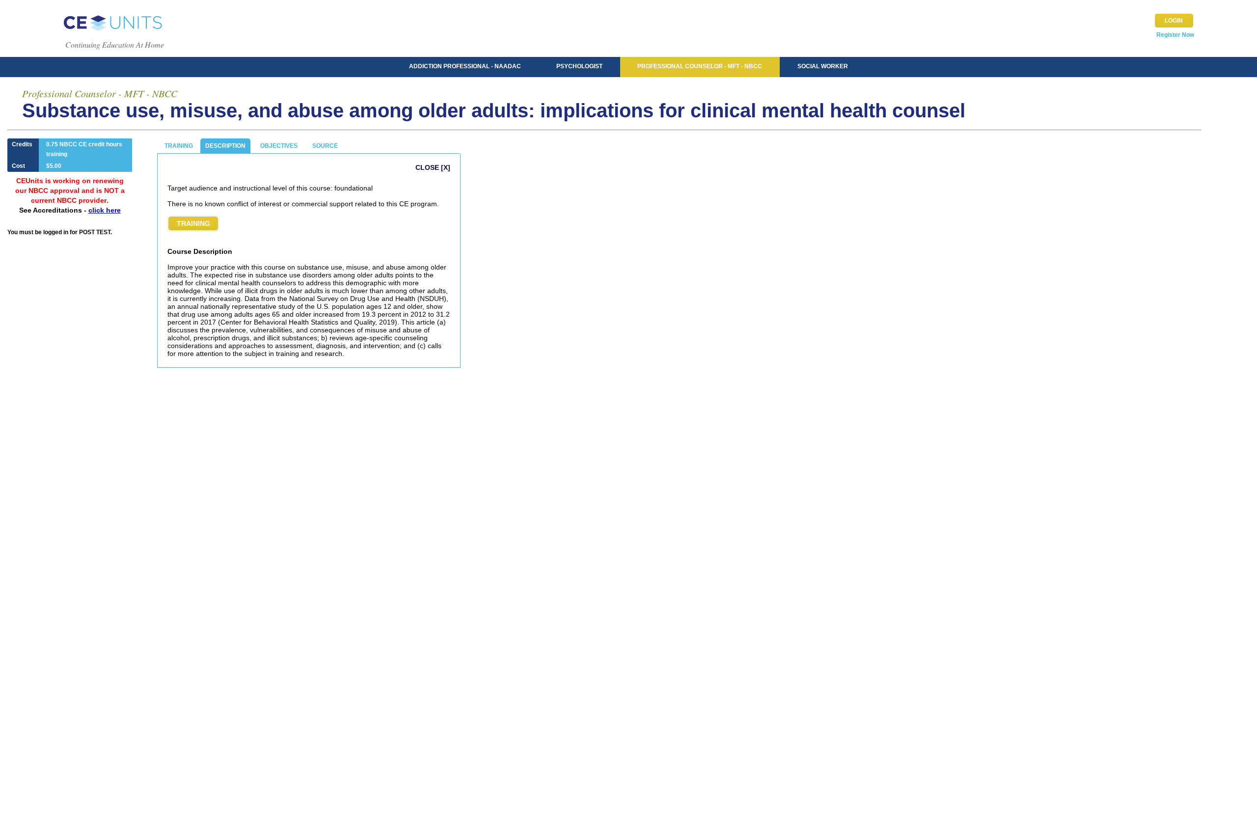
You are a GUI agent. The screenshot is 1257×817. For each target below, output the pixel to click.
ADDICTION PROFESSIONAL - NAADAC (465, 66)
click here (104, 210)
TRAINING (178, 145)
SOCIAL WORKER (822, 66)
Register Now (1175, 34)
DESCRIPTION (225, 145)
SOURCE (325, 145)
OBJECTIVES (279, 145)
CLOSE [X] (432, 167)
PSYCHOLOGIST (579, 66)
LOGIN (1174, 20)
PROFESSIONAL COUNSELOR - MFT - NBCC (699, 66)
